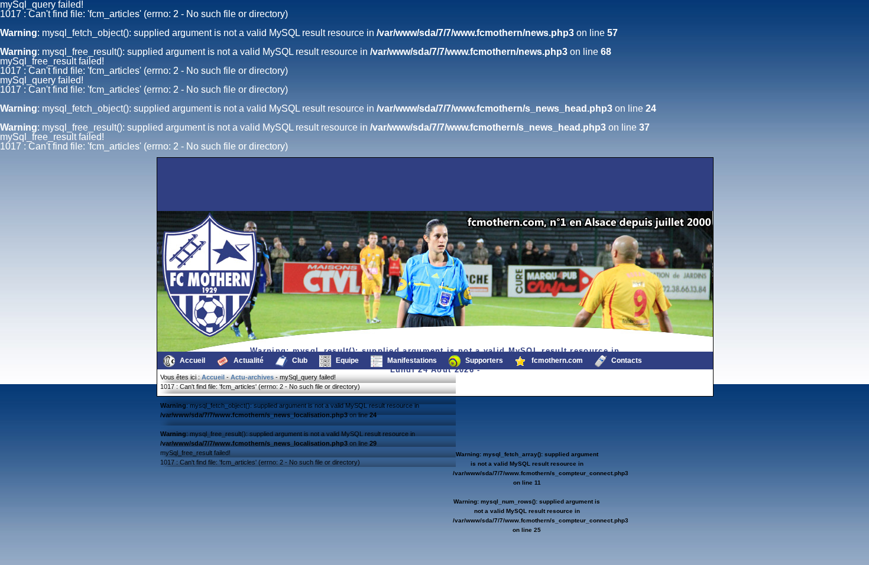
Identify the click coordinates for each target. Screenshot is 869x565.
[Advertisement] (219, 184)
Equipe (346, 360)
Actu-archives (252, 377)
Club (298, 360)
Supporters (483, 360)
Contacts (625, 360)
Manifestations (411, 360)
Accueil (191, 360)
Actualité (248, 360)
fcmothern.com (556, 360)
